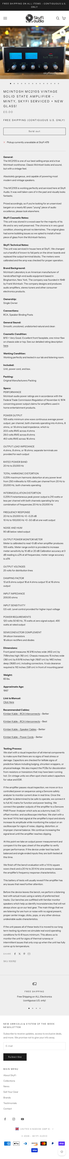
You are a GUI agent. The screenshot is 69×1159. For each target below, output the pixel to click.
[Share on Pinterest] (24, 953)
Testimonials (10, 1103)
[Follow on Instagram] (13, 1119)
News (6, 1086)
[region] (34, 992)
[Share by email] (29, 953)
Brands (7, 1097)
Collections (9, 1080)
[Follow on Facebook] (5, 1119)
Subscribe (15, 1056)
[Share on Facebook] (15, 953)
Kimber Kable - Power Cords (18, 737)
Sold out (34, 131)
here (5, 345)
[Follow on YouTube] (22, 1119)
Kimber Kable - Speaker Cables (19, 729)
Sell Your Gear (10, 1091)
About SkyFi (9, 1075)
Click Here (8, 702)
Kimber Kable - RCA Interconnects (21, 713)
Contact (7, 1108)
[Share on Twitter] (19, 953)
